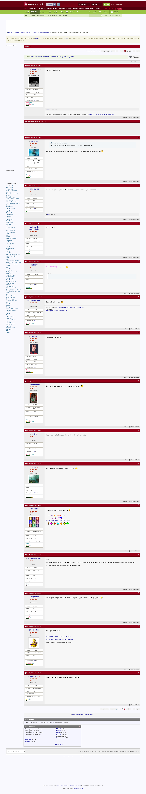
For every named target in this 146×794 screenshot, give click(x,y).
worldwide (34, 189)
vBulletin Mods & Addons (75, 785)
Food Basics (9, 214)
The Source (9, 315)
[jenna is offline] (34, 479)
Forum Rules (59, 744)
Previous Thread (77, 714)
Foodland (8, 216)
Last (137, 51)
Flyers (55, 8)
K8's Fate (34, 509)
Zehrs (7, 331)
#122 (138, 137)
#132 (138, 554)
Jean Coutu (9, 240)
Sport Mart (9, 304)
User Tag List (28, 46)
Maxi (7, 257)
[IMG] (58, 732)
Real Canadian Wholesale (13, 291)
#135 (138, 672)
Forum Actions (51, 15)
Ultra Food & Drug (11, 320)
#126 (138, 296)
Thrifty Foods (10, 316)
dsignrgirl (35, 597)
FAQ (26, 15)
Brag (94, 12)
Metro (7, 259)
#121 (138, 65)
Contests (69, 8)
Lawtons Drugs (10, 243)
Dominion (8, 205)
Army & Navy (10, 189)
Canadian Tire (10, 200)
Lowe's (8, 251)
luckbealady (35, 385)
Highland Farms (10, 227)
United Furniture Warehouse (10, 323)
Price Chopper (10, 280)
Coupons (49, 8)
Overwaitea (9, 270)
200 (35, 696)
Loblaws (8, 246)
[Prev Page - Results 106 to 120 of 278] (117, 51)
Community (40, 15)
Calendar (32, 15)
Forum (34, 12)
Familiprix (8, 210)
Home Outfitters (10, 232)
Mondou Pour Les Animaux (13, 262)
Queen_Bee (34, 630)
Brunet (8, 195)
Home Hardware (10, 230)
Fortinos (8, 218)
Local (105, 12)
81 (34, 320)
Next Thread (88, 714)
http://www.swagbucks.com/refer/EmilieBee (58, 636)
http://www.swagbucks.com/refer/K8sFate (58, 520)
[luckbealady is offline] (34, 397)
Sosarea (34, 141)
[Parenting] (115, 9)
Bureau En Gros (10, 197)
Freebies (62, 8)
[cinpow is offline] (34, 349)
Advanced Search (114, 15)
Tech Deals (42, 8)
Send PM (125, 117)
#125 (138, 261)
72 (135, 57)
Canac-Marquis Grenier (12, 198)
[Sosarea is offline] (34, 152)
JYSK (7, 241)
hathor (48, 214)
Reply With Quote (135, 117)
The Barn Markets (11, 310)
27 (34, 171)
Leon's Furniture (10, 245)
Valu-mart (8, 326)
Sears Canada (10, 299)
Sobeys (8, 302)
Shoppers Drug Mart (11, 300)
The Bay (8, 312)
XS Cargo (8, 329)
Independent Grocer (11, 238)
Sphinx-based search (78, 788)
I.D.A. (7, 233)
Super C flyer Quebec (12, 308)
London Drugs (10, 248)
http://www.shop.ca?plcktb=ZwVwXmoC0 (101, 114)
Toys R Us (9, 318)
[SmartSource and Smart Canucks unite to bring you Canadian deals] (14, 175)
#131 (138, 505)
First (114, 51)
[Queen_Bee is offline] (34, 642)
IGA (7, 235)
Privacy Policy (133, 751)
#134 (138, 626)
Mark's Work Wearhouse (13, 254)
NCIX (7, 267)
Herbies (8, 226)
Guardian (8, 224)
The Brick (8, 313)
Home (31, 8)
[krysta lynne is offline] (34, 82)
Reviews (81, 8)
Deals (36, 8)
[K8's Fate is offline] (34, 521)
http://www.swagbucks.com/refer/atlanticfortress (70, 307)
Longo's (8, 249)
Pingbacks (28, 739)
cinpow (34, 336)
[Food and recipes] (112, 9)
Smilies (58, 730)
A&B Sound (9, 186)
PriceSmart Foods (11, 281)
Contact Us (80, 751)
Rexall (7, 292)
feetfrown (49, 109)
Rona (7, 294)
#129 (138, 430)
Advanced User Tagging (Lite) (63, 785)
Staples (8, 305)
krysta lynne (34, 69)
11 (130, 51)
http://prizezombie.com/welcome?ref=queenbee (59, 639)
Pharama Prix (10, 276)
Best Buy (8, 192)
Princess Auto (10, 283)
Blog (27, 12)
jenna (33, 467)
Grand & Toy (9, 222)
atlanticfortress (33, 301)
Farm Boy (9, 211)
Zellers (8, 332)
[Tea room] (106, 9)
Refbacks (27, 741)
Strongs (8, 307)
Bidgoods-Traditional (12, 194)
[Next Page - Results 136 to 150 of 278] (134, 51)
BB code (58, 729)
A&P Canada (9, 187)
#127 (138, 332)
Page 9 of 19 (106, 51)
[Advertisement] (61, 129)
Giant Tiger (9, 221)
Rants (87, 8)
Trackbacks (59, 738)
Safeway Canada (11, 296)
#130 (138, 463)
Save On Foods (10, 297)
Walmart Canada (10, 328)
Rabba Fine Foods (11, 288)
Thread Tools (134, 62)
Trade (117, 12)
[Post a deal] (119, 9)
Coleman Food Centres (12, 202)
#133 (138, 593)
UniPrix (8, 321)
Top (79, 12)
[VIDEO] (58, 734)
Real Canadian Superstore (13, 289)
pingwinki (34, 677)
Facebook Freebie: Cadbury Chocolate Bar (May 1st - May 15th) (52, 57)
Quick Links (62, 15)
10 (127, 51)
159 (35, 541)
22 (34, 100)
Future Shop (9, 219)
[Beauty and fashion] (109, 9)
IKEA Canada (10, 237)
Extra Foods (9, 206)
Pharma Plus (9, 278)
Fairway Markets (10, 208)
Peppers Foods (10, 275)
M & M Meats (10, 253)
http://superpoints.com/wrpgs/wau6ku (56, 310)
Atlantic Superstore (11, 190)
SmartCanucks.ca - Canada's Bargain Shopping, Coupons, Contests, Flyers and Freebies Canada (107, 751)
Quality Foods (10, 286)
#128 (138, 380)
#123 (138, 185)
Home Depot (9, 229)
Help (112, 4)
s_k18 (34, 434)
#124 (138, 223)
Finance (75, 8)
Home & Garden (95, 8)
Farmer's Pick (10, 213)
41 (34, 249)
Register (119, 4)
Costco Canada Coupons (13, 203)
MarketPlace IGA (11, 256)
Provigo (8, 284)
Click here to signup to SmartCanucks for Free (36, 121)
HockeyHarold (34, 558)
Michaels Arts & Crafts (12, 261)
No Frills (8, 268)
